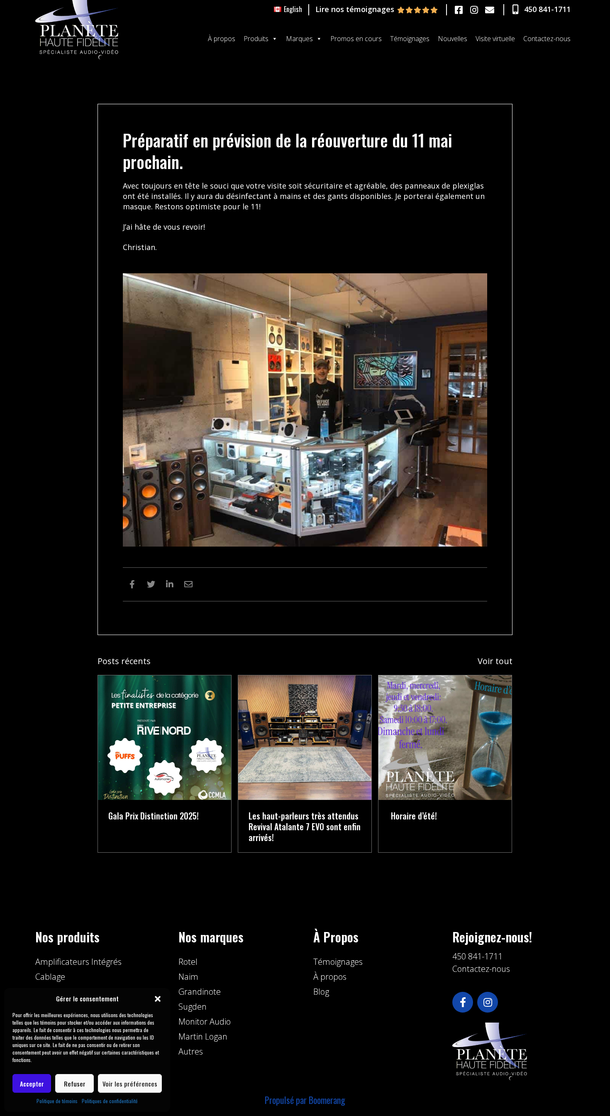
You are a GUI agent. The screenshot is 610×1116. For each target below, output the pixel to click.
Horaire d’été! (413, 815)
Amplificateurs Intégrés (78, 961)
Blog (321, 991)
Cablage (50, 976)
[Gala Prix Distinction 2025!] (164, 737)
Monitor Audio (204, 1021)
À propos (221, 38)
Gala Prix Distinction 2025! (153, 815)
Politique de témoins (57, 1100)
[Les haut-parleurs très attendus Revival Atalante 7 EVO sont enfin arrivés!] (304, 737)
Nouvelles (452, 38)
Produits (256, 38)
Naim (188, 976)
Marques (299, 38)
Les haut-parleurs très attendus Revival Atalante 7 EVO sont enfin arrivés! (305, 826)
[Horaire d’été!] (445, 737)
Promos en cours (356, 38)
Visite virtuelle (495, 38)
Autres (190, 1051)
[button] (158, 999)
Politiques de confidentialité (110, 1100)
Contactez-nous (547, 38)
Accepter (32, 1083)
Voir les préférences (129, 1083)
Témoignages (409, 38)
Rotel (188, 961)
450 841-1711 (477, 956)
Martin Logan (202, 1036)
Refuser (74, 1083)
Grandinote (199, 991)
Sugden (192, 1006)
